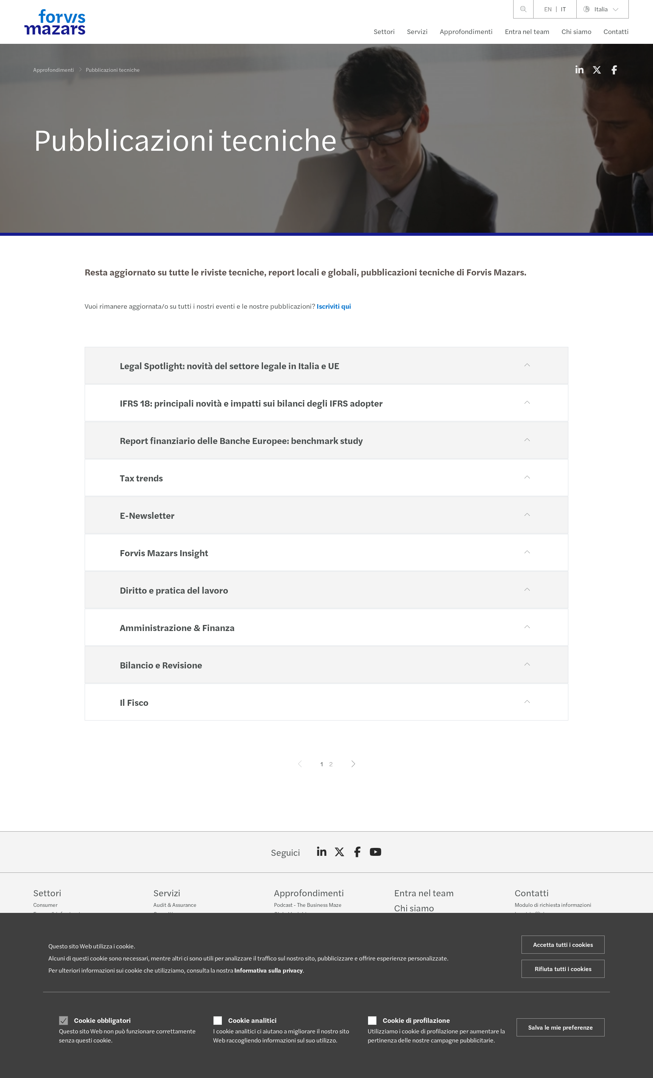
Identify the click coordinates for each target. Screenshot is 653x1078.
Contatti (616, 31)
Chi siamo (576, 31)
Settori (384, 31)
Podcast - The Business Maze (308, 904)
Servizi (417, 31)
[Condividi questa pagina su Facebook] (614, 69)
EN (548, 9)
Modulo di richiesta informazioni (553, 904)
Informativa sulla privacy (268, 970)
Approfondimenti (466, 31)
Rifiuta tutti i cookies (563, 968)
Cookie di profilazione (416, 1020)
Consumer (45, 904)
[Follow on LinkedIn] (321, 852)
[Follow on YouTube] (375, 852)
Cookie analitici (252, 1020)
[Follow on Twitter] (339, 852)
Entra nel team (527, 31)
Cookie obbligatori (102, 1020)
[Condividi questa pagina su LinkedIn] (579, 69)
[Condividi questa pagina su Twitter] (596, 69)
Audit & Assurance (175, 904)
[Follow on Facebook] (357, 852)
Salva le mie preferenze (560, 1027)
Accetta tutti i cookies (563, 944)
